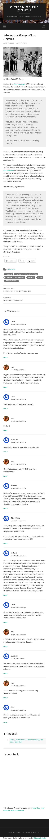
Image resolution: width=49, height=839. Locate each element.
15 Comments (21, 43)
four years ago (19, 84)
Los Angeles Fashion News (13, 299)
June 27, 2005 (8, 43)
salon (40, 277)
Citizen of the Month (24, 8)
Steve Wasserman (12, 281)
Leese (13, 321)
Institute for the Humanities (26, 274)
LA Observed (8, 170)
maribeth (14, 440)
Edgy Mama (15, 518)
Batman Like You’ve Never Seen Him (17, 290)
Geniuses (8, 274)
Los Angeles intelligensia (14, 277)
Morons (31, 277)
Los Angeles (11, 269)
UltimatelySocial (40, 838)
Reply (5, 357)
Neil (12, 367)
